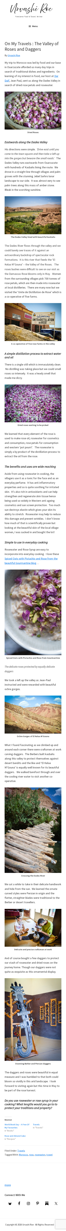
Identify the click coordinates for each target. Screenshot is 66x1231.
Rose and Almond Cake (15, 1135)
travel (49, 1154)
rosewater (40, 1154)
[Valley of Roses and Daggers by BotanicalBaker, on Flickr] (33, 94)
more (8, 1185)
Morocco (23, 1154)
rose (31, 1154)
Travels (36, 1124)
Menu (35, 26)
